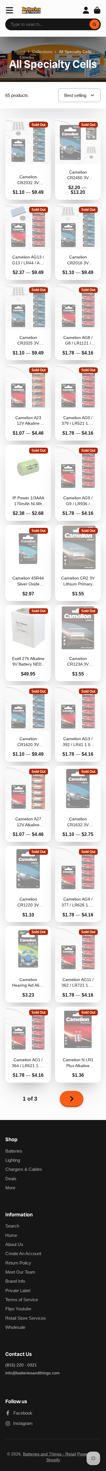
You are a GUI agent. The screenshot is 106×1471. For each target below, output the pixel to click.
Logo (31, 10)
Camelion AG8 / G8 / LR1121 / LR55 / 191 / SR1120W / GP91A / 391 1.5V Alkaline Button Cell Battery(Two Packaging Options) (78, 322)
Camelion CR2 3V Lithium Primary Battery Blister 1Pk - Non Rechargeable (78, 563)
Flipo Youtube (18, 1308)
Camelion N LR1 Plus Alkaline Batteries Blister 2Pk (78, 1045)
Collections (42, 51)
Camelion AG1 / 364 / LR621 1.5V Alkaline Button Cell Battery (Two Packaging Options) (28, 1045)
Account (86, 10)
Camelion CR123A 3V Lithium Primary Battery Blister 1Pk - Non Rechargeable (78, 643)
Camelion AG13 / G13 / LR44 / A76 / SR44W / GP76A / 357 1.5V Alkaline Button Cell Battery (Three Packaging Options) (28, 242)
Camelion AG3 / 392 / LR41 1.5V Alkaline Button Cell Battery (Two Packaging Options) (78, 723)
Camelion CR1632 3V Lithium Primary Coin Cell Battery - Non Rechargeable (78, 804)
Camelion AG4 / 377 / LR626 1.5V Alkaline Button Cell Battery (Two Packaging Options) (78, 884)
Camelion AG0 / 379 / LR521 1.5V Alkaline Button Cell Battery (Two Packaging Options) (78, 402)
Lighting (12, 1160)
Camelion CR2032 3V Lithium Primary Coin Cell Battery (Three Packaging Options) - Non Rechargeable (28, 159)
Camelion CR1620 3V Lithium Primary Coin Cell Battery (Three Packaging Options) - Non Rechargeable (28, 723)
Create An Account (23, 1253)
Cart (97, 10)
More (10, 1187)
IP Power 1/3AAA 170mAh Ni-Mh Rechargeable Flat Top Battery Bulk (28, 483)
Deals (10, 1178)
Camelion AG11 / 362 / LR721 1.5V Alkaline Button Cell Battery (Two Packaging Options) (78, 964)
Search (12, 1225)
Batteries (13, 1150)
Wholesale (15, 1327)
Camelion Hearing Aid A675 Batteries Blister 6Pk (28, 964)
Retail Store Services (25, 1318)
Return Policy (18, 1262)
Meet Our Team (20, 1272)
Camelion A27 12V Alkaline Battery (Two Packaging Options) (28, 804)
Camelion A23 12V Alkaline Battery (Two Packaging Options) (28, 402)
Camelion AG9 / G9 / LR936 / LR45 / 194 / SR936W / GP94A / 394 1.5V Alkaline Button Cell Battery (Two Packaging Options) (78, 483)
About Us (14, 1244)
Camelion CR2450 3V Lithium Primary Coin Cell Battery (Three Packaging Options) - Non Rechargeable (78, 159)
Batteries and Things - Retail (49, 1454)
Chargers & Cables (23, 1169)
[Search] (95, 24)
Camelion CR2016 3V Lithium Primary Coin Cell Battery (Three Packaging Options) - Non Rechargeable (78, 242)
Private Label (17, 1290)
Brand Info (15, 1281)
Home (20, 51)
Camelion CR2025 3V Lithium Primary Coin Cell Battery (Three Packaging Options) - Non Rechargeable (28, 322)
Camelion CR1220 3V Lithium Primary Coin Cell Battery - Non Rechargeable (28, 884)
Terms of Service (21, 1299)
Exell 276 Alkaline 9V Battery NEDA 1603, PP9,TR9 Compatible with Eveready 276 (28, 643)
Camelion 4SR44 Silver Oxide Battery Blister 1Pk (28, 563)
